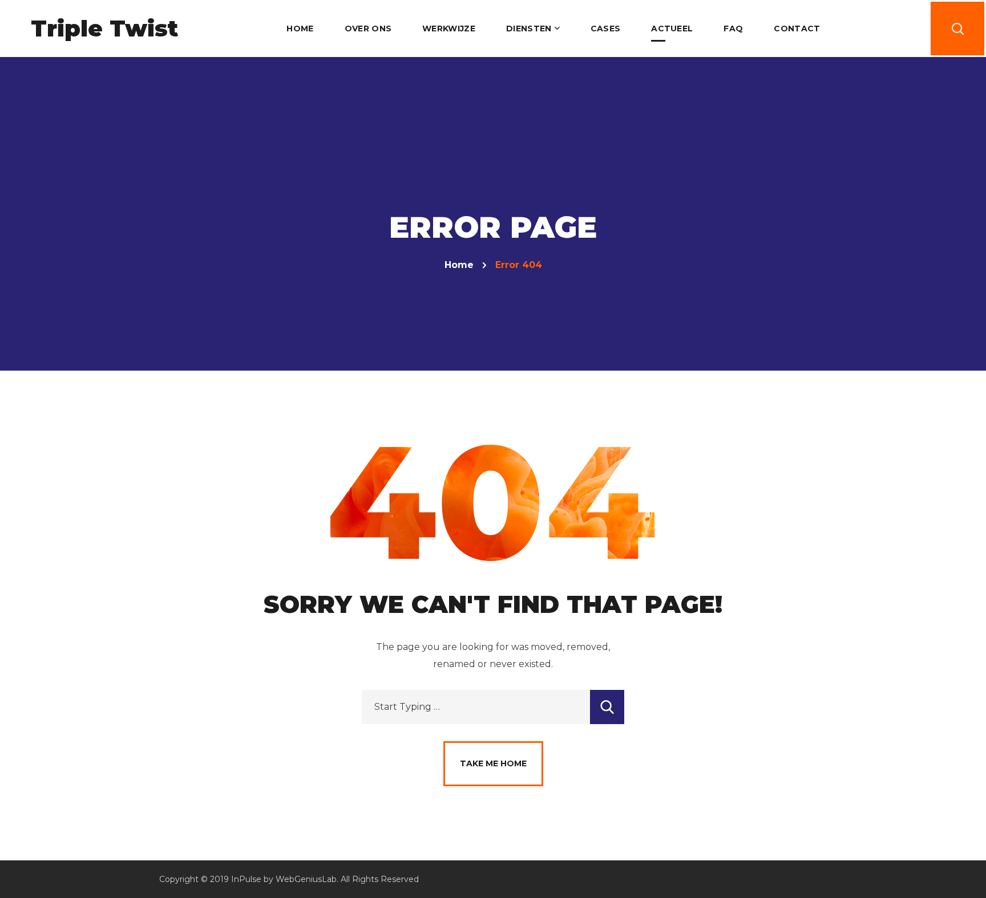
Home (459, 264)
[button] (957, 28)
